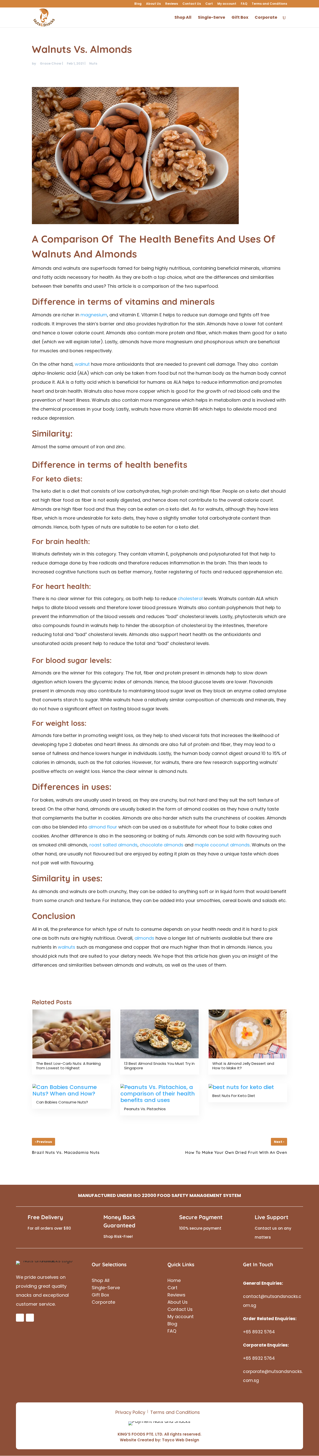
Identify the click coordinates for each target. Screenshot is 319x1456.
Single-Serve (106, 1288)
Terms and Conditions (269, 4)
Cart (209, 4)
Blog (138, 4)
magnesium (93, 315)
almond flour (102, 827)
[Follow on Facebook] (20, 1318)
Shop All (100, 1281)
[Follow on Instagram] (30, 1318)
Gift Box (100, 1295)
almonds (144, 938)
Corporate (103, 1302)
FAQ (244, 4)
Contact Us (191, 4)
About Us (153, 4)
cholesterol (190, 598)
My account (226, 4)
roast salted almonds (113, 845)
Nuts (93, 63)
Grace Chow (50, 63)
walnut (82, 364)
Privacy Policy (130, 1412)
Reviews (171, 4)
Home (174, 1281)
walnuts (66, 947)
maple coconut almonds (222, 845)
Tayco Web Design (180, 1440)
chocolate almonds (161, 845)
